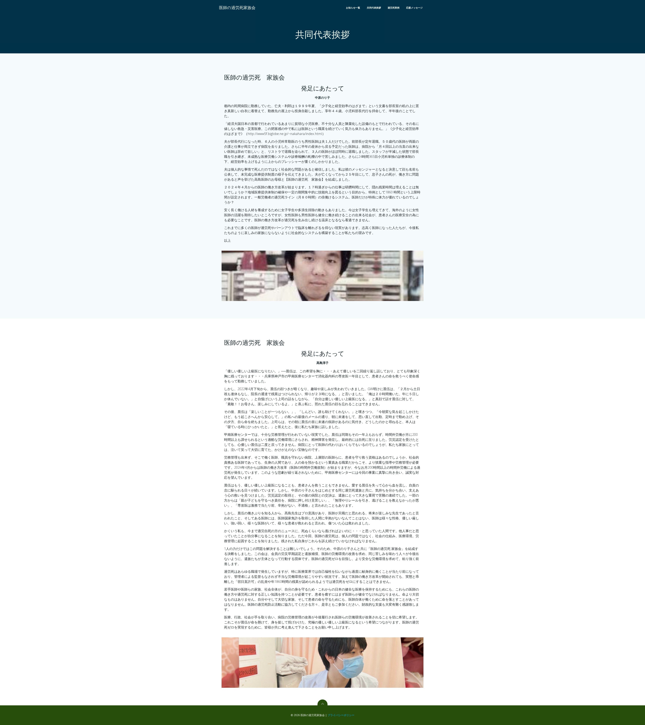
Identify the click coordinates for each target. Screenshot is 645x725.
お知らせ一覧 (353, 7)
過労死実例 (393, 7)
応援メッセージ (414, 7)
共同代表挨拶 (374, 7)
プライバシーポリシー (341, 715)
